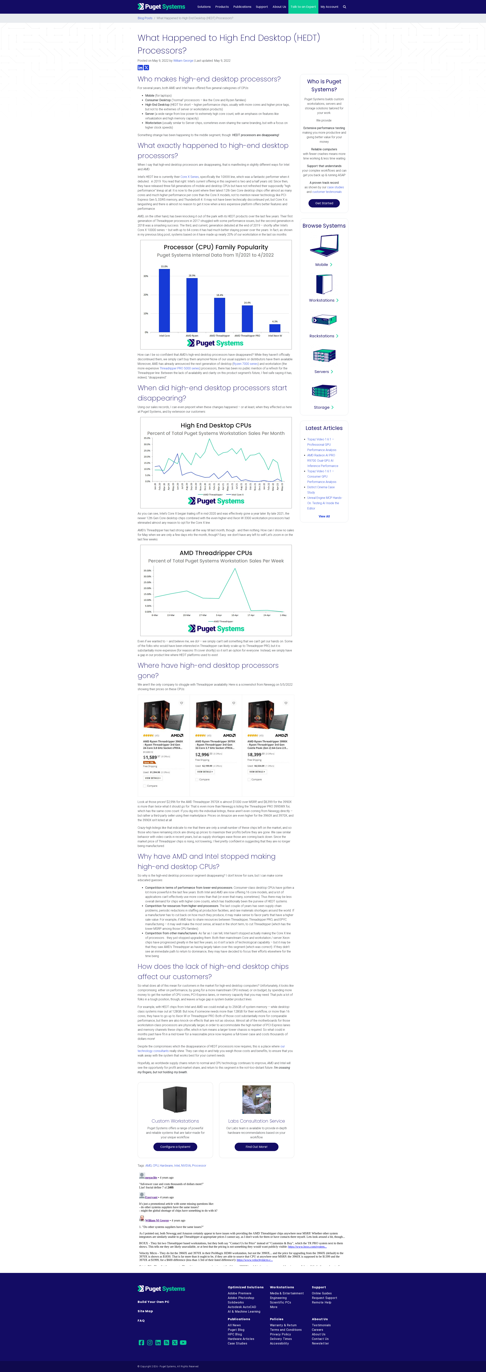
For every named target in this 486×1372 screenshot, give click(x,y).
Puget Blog (236, 1330)
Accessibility (279, 1343)
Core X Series (190, 177)
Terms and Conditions (286, 1330)
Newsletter (320, 1343)
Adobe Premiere (240, 1293)
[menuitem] (344, 7)
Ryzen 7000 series (245, 364)
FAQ (141, 1320)
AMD (148, 1165)
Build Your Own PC (154, 1302)
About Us (279, 7)
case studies (335, 187)
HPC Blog (235, 1334)
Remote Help (321, 1302)
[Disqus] (243, 1218)
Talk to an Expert (303, 7)
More (274, 1307)
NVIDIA (186, 1165)
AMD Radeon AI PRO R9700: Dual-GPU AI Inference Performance (322, 460)
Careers (317, 1330)
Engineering (278, 1298)
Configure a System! (175, 1147)
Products (222, 7)
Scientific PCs (280, 1302)
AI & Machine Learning (244, 1311)
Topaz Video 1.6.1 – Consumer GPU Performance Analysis (321, 476)
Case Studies (237, 1343)
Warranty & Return (283, 1325)
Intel (177, 1165)
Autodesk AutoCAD (242, 1307)
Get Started (324, 203)
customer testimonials (327, 192)
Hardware (166, 1165)
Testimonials (321, 1325)
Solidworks (236, 1302)
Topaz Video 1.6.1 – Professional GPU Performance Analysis (321, 445)
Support (262, 7)
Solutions (204, 7)
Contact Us (320, 1339)
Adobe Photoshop (241, 1298)
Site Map (145, 1311)
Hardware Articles (241, 1339)
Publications (242, 7)
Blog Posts (145, 18)
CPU (156, 1165)
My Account (329, 7)
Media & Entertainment (287, 1293)
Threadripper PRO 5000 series (180, 368)
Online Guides (322, 1293)
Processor (199, 1165)
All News (234, 1325)
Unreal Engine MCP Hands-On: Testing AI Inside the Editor (324, 503)
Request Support (324, 1298)
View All (324, 516)
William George (183, 60)
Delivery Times (281, 1339)
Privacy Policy (280, 1334)
